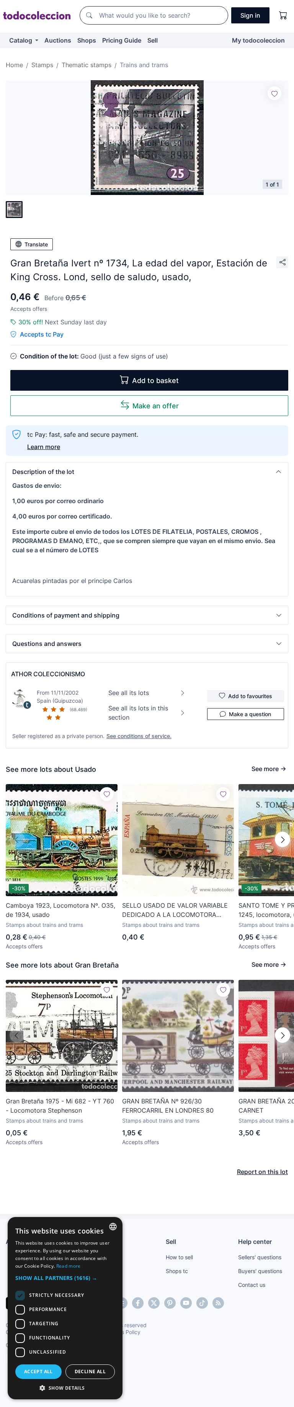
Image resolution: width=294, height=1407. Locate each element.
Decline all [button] (90, 1371)
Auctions (57, 40)
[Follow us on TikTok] (202, 1303)
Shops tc (177, 1271)
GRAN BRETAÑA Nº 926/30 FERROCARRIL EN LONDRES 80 (168, 1105)
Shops (86, 40)
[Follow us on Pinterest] (170, 1303)
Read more (68, 1266)
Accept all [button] (38, 1371)
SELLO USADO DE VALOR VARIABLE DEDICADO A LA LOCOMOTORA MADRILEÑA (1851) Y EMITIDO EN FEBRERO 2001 (175, 910)
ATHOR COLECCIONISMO (48, 674)
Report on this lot (262, 1172)
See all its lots (128, 693)
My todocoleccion (258, 40)
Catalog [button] (21, 40)
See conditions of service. (139, 736)
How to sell (179, 1257)
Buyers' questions (260, 1271)
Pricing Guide (121, 40)
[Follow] (274, 93)
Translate (36, 244)
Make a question (250, 714)
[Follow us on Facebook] (138, 1303)
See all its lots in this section (138, 712)
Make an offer (155, 406)
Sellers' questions (259, 1257)
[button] (147, 471)
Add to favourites (250, 696)
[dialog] (65, 1308)
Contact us (251, 1284)
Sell (152, 40)
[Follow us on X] (154, 1303)
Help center (255, 1241)
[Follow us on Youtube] (186, 1303)
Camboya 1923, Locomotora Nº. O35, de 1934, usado (60, 910)
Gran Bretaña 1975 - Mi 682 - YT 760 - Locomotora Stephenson (60, 1105)
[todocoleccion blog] (218, 1303)
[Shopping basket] (283, 15)
